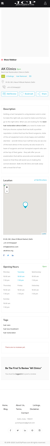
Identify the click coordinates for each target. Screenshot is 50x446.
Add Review (11, 94)
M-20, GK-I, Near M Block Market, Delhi (20, 82)
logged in (19, 374)
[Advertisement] (25, 32)
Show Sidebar (10, 60)
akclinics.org (8, 251)
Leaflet (44, 234)
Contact (25, 413)
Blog (5, 409)
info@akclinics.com (10, 247)
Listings (36, 405)
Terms (18, 409)
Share (44, 94)
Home (4, 405)
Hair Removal (21, 76)
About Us (20, 405)
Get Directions (41, 180)
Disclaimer (34, 409)
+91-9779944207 (10, 243)
